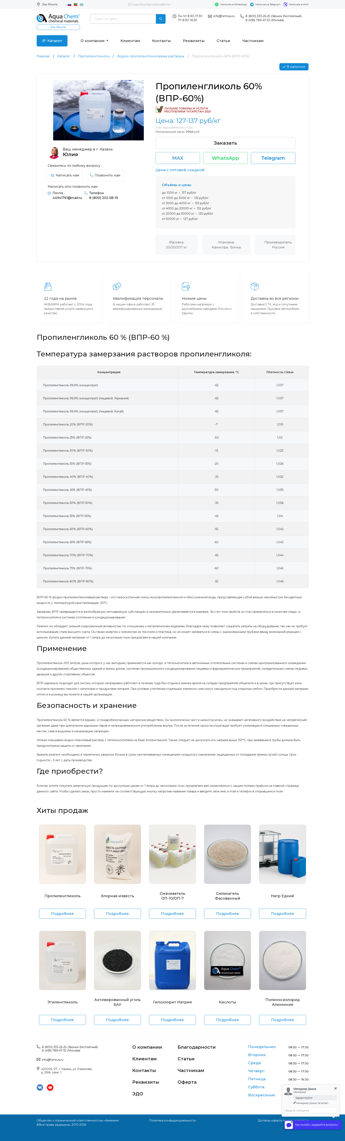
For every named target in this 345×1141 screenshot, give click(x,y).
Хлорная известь (117, 896)
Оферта (187, 1082)
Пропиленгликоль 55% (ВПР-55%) (67, 516)
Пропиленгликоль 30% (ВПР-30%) (68, 450)
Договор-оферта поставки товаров (283, 1120)
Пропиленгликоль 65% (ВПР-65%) (67, 542)
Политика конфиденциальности (172, 1120)
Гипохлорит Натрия (172, 1002)
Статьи (223, 41)
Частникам (253, 41)
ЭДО (137, 1094)
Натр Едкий (282, 896)
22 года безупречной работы (149, 4)
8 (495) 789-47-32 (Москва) (265, 20)
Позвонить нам (107, 175)
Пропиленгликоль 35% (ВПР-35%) (67, 463)
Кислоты (227, 1002)
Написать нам (67, 175)
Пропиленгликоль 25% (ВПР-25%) (67, 437)
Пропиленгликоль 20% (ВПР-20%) (68, 424)
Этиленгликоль (62, 1002)
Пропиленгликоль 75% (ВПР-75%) (67, 568)
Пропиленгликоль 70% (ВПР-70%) (68, 555)
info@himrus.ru (224, 16)
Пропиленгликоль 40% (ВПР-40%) (68, 477)
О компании (93, 41)
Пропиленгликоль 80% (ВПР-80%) (68, 581)
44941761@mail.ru (67, 198)
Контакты (161, 41)
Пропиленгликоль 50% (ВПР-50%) (67, 503)
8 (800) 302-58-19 (103, 198)
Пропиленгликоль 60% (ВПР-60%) (68, 529)
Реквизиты (194, 41)
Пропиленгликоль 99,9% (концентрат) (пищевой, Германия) (86, 398)
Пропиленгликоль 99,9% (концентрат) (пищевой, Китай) (83, 411)
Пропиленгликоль (63, 896)
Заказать (225, 143)
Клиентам (130, 41)
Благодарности (197, 1047)
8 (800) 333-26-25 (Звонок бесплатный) (273, 16)
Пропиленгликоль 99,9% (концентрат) (70, 385)
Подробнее (62, 913)
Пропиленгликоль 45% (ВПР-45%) (67, 490)
